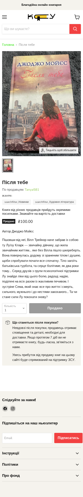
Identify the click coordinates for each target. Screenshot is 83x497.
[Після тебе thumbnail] (7, 165)
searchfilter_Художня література (54, 202)
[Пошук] (75, 29)
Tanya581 (32, 189)
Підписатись (68, 438)
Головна (8, 45)
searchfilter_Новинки (16, 202)
